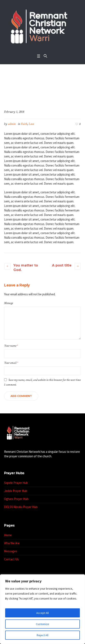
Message (8, 303)
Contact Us (11, 559)
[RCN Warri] (42, 26)
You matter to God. (25, 267)
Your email (11, 363)
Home (24, 92)
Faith (24, 124)
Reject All (42, 635)
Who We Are (12, 543)
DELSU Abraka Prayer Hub (21, 507)
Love (31, 124)
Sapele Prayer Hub (16, 483)
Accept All (42, 613)
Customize (42, 624)
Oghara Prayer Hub (16, 499)
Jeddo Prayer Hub (15, 491)
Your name (11, 346)
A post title (62, 265)
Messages (10, 551)
